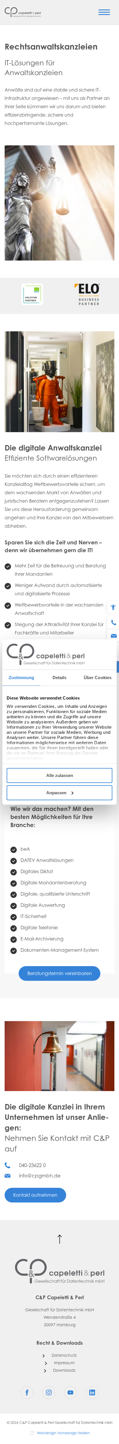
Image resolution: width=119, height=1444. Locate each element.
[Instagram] (48, 1392)
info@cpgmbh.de (40, 1176)
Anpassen (56, 792)
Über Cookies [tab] (97, 677)
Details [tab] (60, 677)
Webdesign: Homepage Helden (63, 1433)
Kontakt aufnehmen (35, 1195)
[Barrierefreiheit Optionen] (113, 607)
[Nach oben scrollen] (60, 1239)
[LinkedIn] (91, 1392)
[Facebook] (27, 1392)
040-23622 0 (32, 1165)
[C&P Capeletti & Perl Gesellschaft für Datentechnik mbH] (23, 12)
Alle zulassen (59, 775)
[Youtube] (70, 1392)
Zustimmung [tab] (21, 677)
